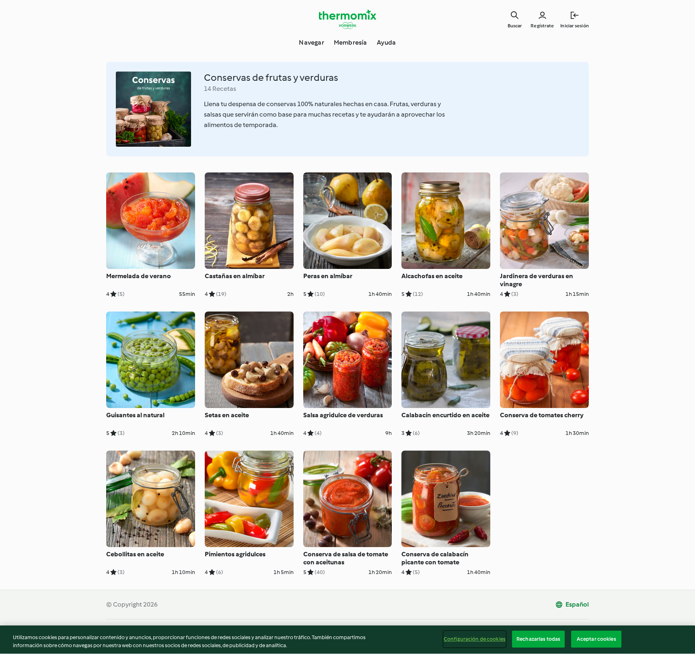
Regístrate (542, 26)
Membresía (350, 42)
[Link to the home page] (347, 19)
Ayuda (386, 42)
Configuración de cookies (475, 639)
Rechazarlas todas (538, 639)
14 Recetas (220, 88)
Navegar (311, 42)
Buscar (515, 26)
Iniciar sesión (574, 26)
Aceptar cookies (596, 639)
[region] (347, 639)
